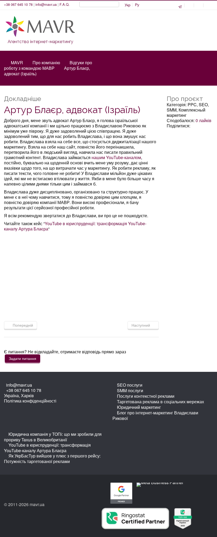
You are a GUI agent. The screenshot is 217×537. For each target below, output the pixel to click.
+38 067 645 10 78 (18, 4)
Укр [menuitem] (127, 4)
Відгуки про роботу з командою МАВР (48, 65)
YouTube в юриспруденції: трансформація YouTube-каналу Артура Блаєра (75, 226)
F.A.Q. (65, 4)
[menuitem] (137, 4)
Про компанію (46, 62)
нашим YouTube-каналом (116, 157)
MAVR (17, 62)
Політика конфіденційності (30, 401)
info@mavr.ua (46, 4)
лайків (203, 120)
